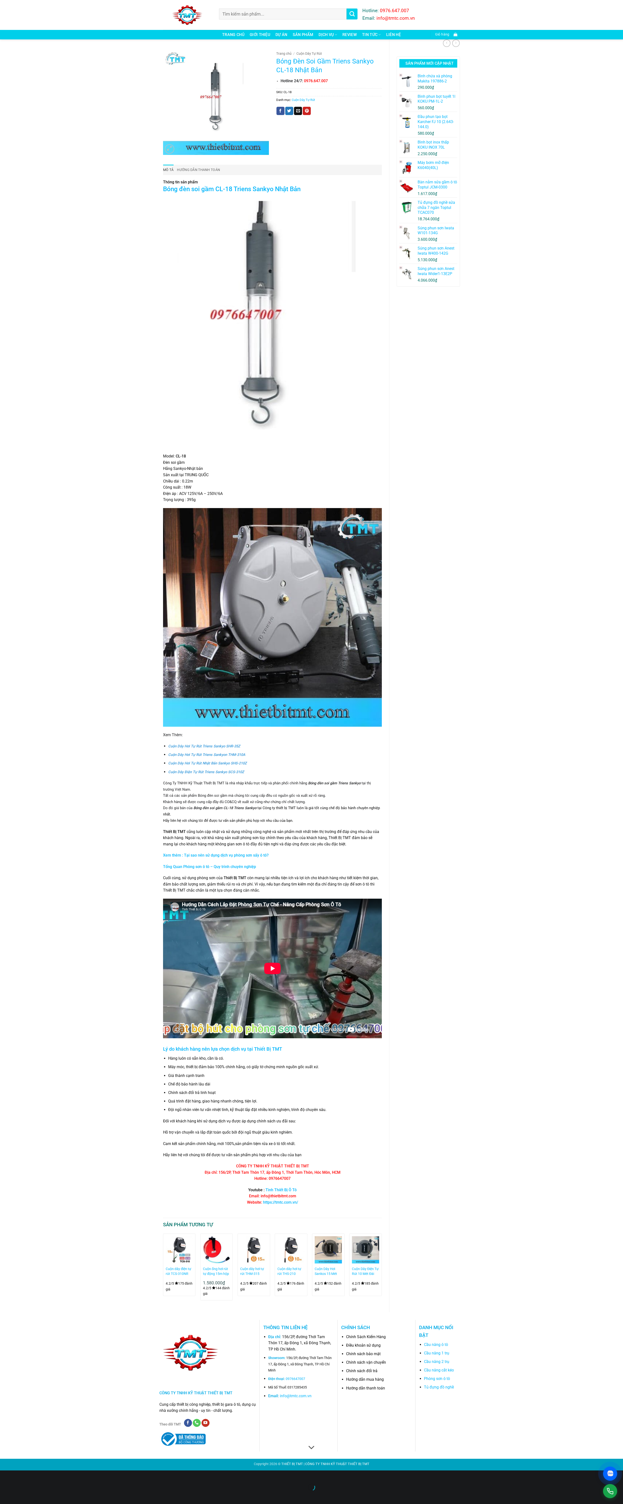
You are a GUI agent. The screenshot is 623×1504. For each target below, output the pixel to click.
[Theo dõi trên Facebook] (188, 1423)
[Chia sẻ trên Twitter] (289, 111)
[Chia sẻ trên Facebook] (280, 111)
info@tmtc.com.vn (296, 1396)
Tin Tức (369, 34)
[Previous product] (456, 43)
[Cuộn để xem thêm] (311, 1447)
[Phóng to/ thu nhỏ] (4, 1475)
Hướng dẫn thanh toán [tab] (198, 170)
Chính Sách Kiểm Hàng (366, 1336)
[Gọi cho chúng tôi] (197, 1423)
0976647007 (295, 1379)
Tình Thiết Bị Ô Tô (281, 1190)
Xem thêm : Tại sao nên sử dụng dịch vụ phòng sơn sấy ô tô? (216, 855)
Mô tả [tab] (168, 170)
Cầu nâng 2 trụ (436, 1361)
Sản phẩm (303, 34)
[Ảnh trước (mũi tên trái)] (4, 1495)
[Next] (381, 1269)
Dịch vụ (326, 34)
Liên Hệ (393, 34)
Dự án (281, 34)
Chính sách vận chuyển (366, 1362)
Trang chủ (233, 34)
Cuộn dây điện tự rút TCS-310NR (178, 1271)
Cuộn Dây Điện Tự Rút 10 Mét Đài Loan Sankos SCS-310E (365, 1271)
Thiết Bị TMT (268, 1049)
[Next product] (446, 43)
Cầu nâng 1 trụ (436, 1353)
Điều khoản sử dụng (363, 1345)
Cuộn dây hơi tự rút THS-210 (289, 1271)
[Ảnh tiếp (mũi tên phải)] (19, 1495)
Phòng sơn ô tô (437, 1378)
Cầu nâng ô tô (436, 1344)
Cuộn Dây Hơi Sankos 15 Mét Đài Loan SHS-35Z (326, 1271)
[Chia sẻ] (33, 1475)
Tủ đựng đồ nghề (439, 1387)
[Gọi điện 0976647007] (610, 1491)
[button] (445, 35)
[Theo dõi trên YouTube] (206, 1423)
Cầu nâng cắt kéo (439, 1370)
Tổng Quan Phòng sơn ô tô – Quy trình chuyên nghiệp (209, 866)
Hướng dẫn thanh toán (365, 1388)
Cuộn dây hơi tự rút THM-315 (252, 1271)
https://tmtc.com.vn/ (280, 1202)
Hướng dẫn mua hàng (365, 1379)
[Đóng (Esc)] (47, 1475)
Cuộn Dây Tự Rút (309, 53)
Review (349, 34)
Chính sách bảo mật (363, 1354)
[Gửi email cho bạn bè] (298, 111)
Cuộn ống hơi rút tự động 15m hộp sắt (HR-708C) (216, 1271)
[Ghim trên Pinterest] (307, 111)
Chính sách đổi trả (361, 1371)
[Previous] (163, 1269)
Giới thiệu (260, 34)
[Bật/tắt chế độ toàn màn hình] (19, 1475)
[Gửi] (352, 14)
